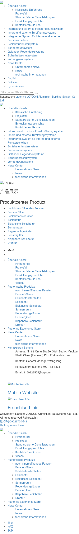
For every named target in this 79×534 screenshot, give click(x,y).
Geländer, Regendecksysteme (26, 51)
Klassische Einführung (28, 9)
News (18, 70)
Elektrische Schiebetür (21, 223)
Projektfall (21, 13)
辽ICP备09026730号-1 (13, 421)
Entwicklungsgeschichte (29, 21)
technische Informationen (30, 74)
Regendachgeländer (20, 231)
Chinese (13, 82)
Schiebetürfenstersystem (23, 44)
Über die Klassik (17, 6)
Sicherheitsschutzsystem (23, 55)
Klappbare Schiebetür (21, 239)
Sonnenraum (15, 227)
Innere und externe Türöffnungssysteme (32, 32)
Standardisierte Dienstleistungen (35, 17)
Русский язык (16, 86)
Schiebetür (14, 220)
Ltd (2, 100)
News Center (15, 63)
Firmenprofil (22, 263)
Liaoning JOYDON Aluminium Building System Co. (46, 96)
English (12, 78)
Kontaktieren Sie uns (27, 25)
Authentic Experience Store (24, 501)
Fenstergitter (15, 235)
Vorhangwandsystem (20, 59)
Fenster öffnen (16, 212)
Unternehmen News (27, 67)
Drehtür (12, 242)
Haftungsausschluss (12, 425)
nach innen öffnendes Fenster (26, 208)
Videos (19, 283)
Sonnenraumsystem (20, 48)
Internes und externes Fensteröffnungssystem (35, 29)
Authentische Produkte (21, 460)
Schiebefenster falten (20, 216)
